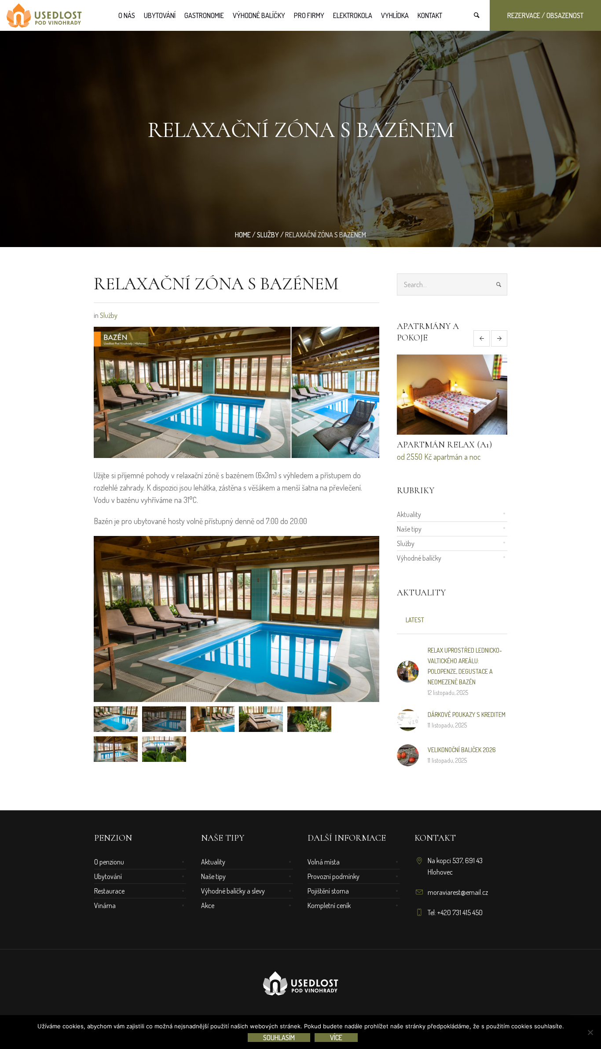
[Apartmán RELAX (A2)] (452, 395)
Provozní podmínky (333, 876)
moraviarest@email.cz (458, 892)
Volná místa (324, 861)
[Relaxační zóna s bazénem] (236, 391)
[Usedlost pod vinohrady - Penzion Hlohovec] (300, 984)
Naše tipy (409, 528)
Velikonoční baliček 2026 (462, 750)
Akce (207, 905)
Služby (268, 234)
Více (336, 1037)
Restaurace (109, 890)
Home (243, 234)
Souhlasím (279, 1037)
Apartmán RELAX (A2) (445, 445)
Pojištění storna (328, 890)
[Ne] (590, 1032)
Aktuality (409, 514)
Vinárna (105, 905)
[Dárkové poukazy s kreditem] (408, 719)
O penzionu (109, 861)
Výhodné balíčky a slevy (233, 890)
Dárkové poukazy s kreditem (467, 714)
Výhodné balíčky (419, 558)
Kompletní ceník (329, 905)
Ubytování (108, 876)
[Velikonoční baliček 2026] (408, 754)
